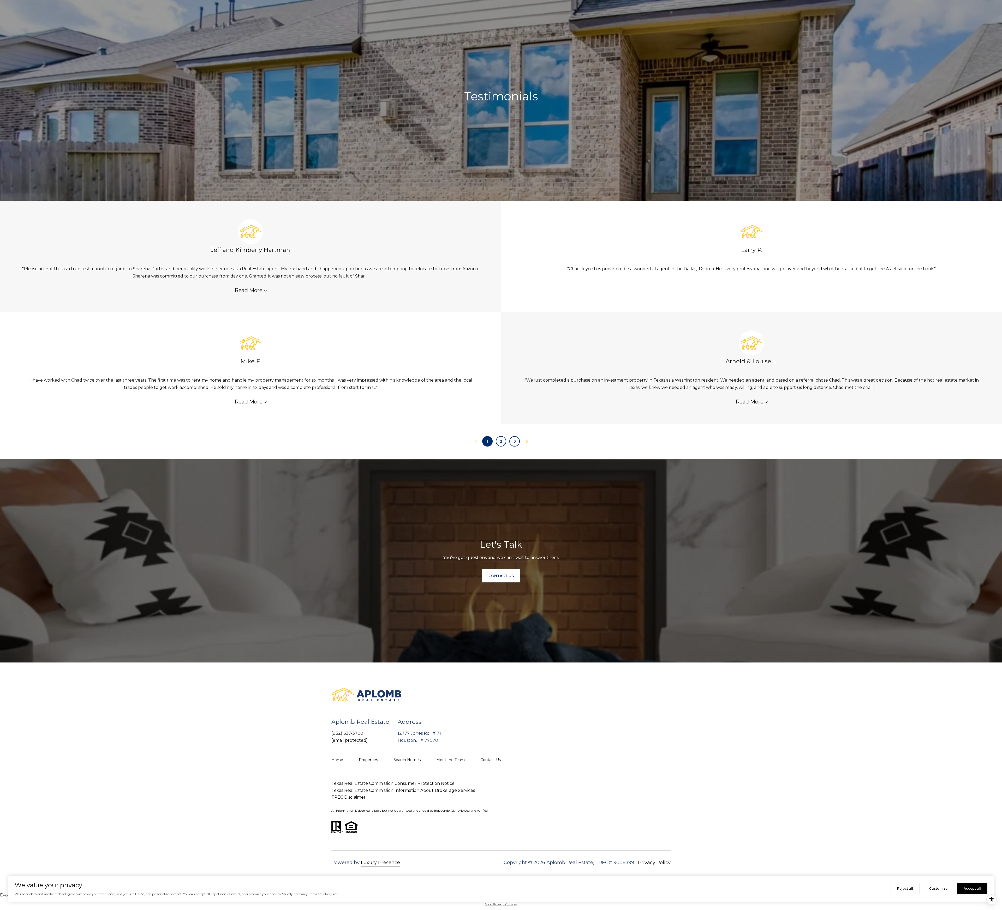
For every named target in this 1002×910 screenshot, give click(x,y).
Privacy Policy (654, 862)
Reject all (905, 888)
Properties (368, 759)
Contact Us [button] (501, 576)
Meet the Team (450, 759)
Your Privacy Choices (501, 904)
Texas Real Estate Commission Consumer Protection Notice (393, 783)
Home (337, 759)
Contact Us (490, 759)
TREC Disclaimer (348, 797)
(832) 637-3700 (347, 733)
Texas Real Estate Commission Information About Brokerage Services (403, 790)
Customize (938, 888)
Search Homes (407, 759)
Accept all (972, 888)
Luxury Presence (380, 862)
